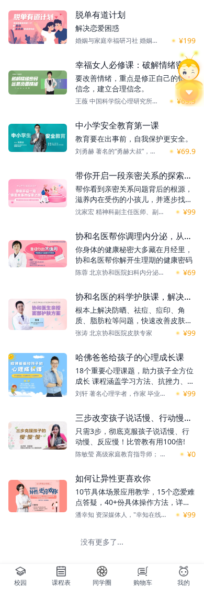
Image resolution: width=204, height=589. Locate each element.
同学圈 (102, 582)
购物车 (142, 582)
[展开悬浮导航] (189, 78)
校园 (20, 582)
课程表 (61, 582)
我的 (183, 582)
